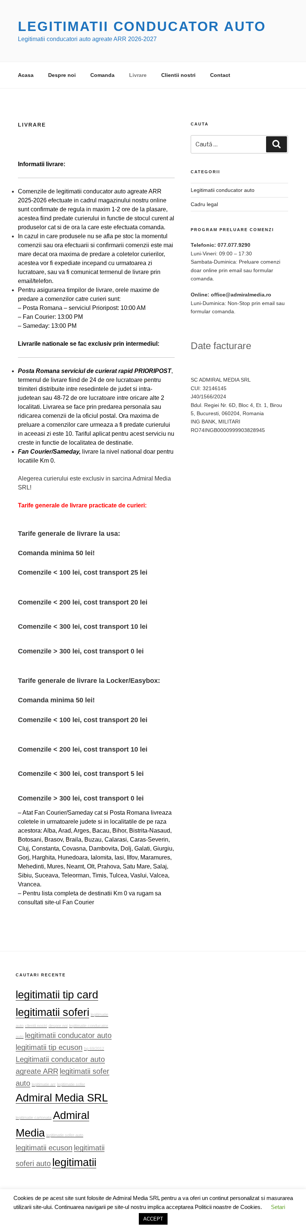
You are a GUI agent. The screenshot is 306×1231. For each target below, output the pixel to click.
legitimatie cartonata (33, 1117)
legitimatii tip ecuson (49, 1047)
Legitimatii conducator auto (142, 26)
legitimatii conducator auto (68, 1035)
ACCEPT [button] (153, 1219)
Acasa (26, 75)
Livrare (138, 75)
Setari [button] (278, 1207)
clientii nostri (36, 1025)
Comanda (102, 75)
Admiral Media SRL (62, 1097)
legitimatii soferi (52, 1012)
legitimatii (74, 1162)
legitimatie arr (44, 1084)
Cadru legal (204, 204)
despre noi (58, 1025)
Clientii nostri (178, 75)
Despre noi (62, 75)
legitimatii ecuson (44, 1148)
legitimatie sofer (71, 1084)
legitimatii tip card (57, 994)
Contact (220, 75)
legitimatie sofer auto (64, 1135)
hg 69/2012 (94, 1048)
